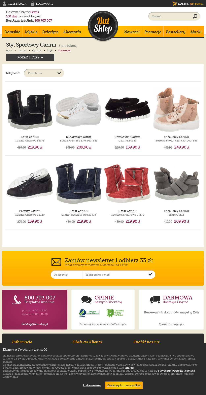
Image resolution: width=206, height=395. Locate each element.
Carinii (37, 50)
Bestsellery (175, 31)
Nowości (132, 31)
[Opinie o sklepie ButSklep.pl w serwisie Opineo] (89, 313)
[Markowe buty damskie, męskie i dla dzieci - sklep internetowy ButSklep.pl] (103, 26)
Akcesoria (72, 31)
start (9, 50)
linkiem (129, 367)
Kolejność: (12, 72)
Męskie (31, 31)
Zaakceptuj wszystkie (124, 385)
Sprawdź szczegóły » (171, 324)
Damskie (12, 31)
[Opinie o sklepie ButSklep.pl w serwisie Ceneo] (116, 313)
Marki (196, 31)
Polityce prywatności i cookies (175, 370)
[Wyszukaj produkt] (195, 16)
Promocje (152, 31)
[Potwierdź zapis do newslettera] (150, 275)
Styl (50, 50)
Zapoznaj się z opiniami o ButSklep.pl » (102, 324)
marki (23, 50)
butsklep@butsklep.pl (35, 324)
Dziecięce (50, 31)
